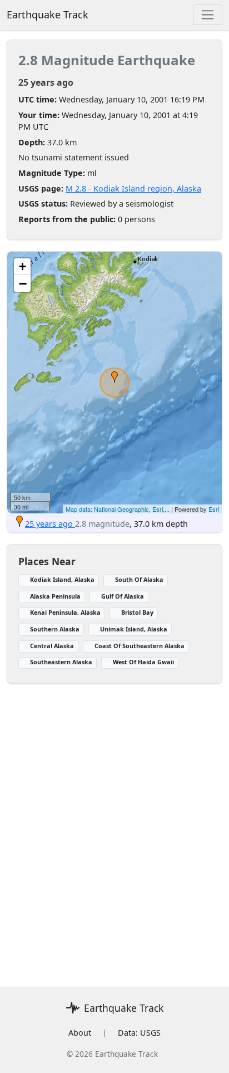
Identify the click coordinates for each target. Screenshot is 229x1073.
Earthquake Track (47, 14)
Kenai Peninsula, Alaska (65, 612)
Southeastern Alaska (61, 662)
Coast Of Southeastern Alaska (139, 645)
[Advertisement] (114, 828)
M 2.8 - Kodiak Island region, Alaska (133, 188)
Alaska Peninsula (55, 596)
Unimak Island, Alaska (133, 629)
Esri (213, 508)
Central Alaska (52, 645)
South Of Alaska (139, 579)
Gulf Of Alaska (122, 596)
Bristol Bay (137, 612)
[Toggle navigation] (207, 14)
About (79, 1032)
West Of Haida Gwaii (143, 662)
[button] (114, 377)
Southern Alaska (54, 629)
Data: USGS (139, 1032)
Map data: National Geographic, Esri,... (118, 508)
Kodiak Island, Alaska (62, 579)
